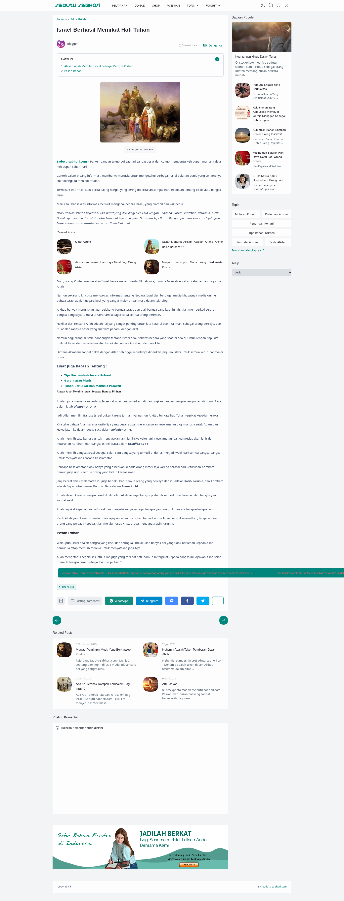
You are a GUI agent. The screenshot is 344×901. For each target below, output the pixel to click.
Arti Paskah (169, 684)
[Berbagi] (218, 601)
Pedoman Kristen (276, 214)
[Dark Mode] (263, 5)
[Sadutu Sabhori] (77, 6)
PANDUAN (173, 5)
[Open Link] (286, 5)
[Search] (279, 5)
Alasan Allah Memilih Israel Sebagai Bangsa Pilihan (98, 66)
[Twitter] (202, 601)
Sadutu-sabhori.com (72, 161)
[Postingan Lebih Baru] (223, 620)
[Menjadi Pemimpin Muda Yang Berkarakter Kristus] (151, 273)
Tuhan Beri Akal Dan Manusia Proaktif (92, 386)
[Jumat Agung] (64, 253)
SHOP (156, 5)
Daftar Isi (67, 59)
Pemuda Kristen (247, 242)
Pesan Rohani (73, 71)
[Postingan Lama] (57, 620)
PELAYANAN (120, 5)
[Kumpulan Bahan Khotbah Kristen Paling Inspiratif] (242, 141)
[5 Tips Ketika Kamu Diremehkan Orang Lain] (242, 188)
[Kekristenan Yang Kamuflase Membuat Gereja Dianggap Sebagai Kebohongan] (242, 119)
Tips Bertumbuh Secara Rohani (87, 375)
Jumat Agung (82, 241)
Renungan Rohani (262, 223)
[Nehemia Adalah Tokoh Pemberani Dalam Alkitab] (150, 656)
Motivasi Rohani (245, 214)
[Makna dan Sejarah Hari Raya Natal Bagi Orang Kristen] (64, 273)
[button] (211, 45)
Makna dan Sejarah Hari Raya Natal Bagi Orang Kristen (268, 157)
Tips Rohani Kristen (262, 233)
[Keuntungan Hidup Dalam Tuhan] (261, 51)
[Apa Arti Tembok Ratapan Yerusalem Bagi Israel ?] (64, 691)
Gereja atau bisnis (78, 380)
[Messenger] (171, 601)
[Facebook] (187, 601)
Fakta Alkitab (67, 586)
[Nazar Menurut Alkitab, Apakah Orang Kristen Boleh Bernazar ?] (151, 253)
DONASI (140, 5)
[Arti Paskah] (150, 691)
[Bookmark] (61, 602)
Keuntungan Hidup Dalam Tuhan (256, 56)
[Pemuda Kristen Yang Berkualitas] (242, 96)
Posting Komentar (88, 601)
